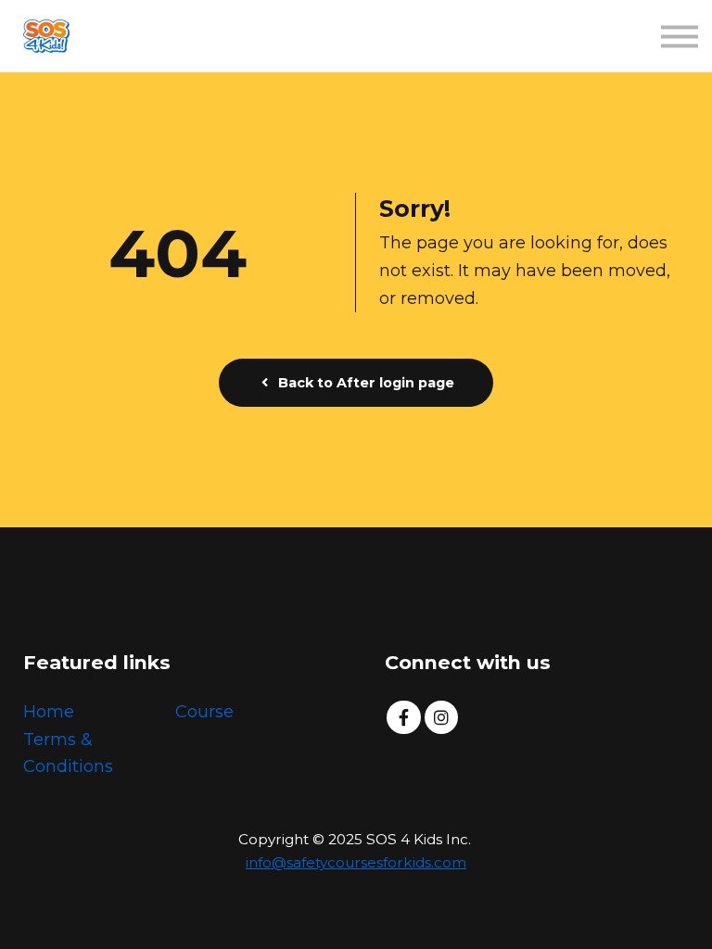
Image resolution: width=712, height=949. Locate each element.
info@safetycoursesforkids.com (356, 862)
